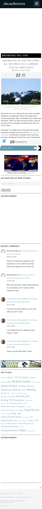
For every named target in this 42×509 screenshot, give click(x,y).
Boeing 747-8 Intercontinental (19, 393)
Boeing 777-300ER (8, 397)
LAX (19, 414)
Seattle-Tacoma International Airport (20, 423)
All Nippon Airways (26, 386)
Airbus (32, 377)
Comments (18, 142)
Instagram (18, 497)
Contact (20, 493)
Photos (15, 421)
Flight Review (31, 410)
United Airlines (9, 430)
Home (2, 493)
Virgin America (31, 431)
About (7, 493)
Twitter (3, 497)
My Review (26, 417)
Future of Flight (5, 413)
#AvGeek (3, 377)
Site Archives (5, 506)
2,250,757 (31, 173)
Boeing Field (29, 400)
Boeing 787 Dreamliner (13, 400)
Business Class (16, 403)
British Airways (5, 403)
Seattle (3, 423)
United (21, 426)
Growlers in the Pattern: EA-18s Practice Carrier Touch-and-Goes (21, 64)
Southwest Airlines (9, 426)
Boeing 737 (5, 393)
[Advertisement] (21, 32)
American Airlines (11, 390)
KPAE (13, 413)
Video (22, 430)
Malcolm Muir (22, 70)
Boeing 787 (23, 396)
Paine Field (6, 420)
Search (13, 493)
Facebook (10, 497)
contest (25, 403)
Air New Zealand (36, 382)
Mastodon (27, 497)
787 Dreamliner (21, 377)
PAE (31, 417)
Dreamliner (21, 406)
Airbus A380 (6, 382)
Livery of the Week (11, 417)
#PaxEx (10, 377)
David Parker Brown (15, 299)
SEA (37, 420)
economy (29, 406)
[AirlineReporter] (21, 4)
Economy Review (7, 410)
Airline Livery (21, 381)
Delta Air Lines (8, 406)
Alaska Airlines (9, 386)
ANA (24, 390)
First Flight (19, 410)
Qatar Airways (23, 420)
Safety (31, 421)
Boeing (31, 389)
